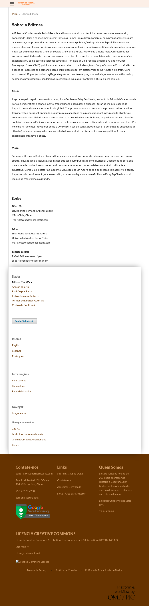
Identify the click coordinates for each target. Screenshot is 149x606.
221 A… (16, 428)
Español (16, 350)
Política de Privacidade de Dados (103, 570)
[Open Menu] (12, 3)
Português (18, 356)
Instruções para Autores (25, 295)
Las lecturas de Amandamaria (27, 434)
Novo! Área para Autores (71, 493)
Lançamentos (19, 413)
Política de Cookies (66, 570)
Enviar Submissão (24, 321)
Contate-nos (64, 480)
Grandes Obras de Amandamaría (29, 439)
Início (14, 13)
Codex (15, 445)
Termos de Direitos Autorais (28, 300)
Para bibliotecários (21, 391)
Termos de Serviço (37, 570)
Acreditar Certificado (69, 486)
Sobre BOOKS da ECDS (70, 473)
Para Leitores (19, 380)
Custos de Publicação (24, 305)
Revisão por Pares (22, 291)
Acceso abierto (20, 286)
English (16, 345)
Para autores (18, 386)
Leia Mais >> (23, 546)
